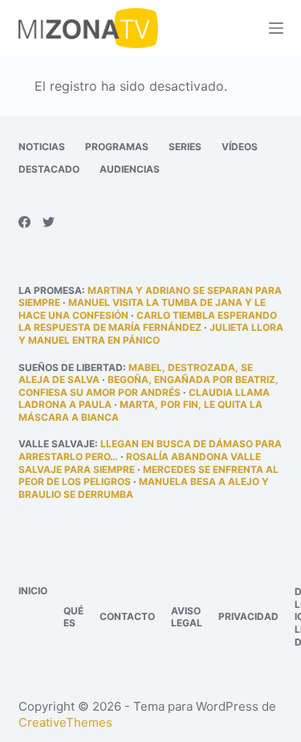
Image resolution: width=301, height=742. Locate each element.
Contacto (127, 616)
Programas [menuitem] (116, 147)
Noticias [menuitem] (41, 147)
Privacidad (248, 616)
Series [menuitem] (185, 147)
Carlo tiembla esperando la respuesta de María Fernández (147, 321)
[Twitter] (49, 222)
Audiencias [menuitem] (130, 169)
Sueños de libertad (70, 367)
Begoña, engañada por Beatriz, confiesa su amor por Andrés (148, 385)
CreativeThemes (65, 722)
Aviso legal (186, 617)
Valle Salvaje (56, 444)
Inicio (32, 591)
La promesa (50, 290)
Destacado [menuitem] (48, 169)
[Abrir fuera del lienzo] (276, 28)
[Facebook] (24, 222)
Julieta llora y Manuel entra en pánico (150, 333)
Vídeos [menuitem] (240, 147)
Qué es (73, 617)
